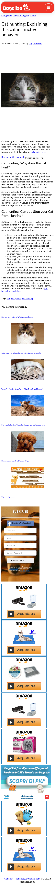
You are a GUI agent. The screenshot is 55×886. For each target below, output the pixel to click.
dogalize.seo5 (35, 43)
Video (33, 16)
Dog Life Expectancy (8, 497)
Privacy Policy (25, 570)
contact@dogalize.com (28, 879)
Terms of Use (13, 569)
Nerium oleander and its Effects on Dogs (15, 461)
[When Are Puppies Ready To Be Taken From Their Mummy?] (27, 379)
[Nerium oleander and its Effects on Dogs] (27, 451)
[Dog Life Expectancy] (27, 487)
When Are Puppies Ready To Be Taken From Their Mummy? (22, 389)
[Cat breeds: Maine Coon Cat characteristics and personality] (27, 343)
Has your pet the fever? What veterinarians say (17, 317)
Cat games (6, 16)
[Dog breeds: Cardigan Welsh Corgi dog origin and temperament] (27, 415)
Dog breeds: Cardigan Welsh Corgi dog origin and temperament (23, 425)
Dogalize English (21, 16)
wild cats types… (39, 152)
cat (8, 299)
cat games (16, 299)
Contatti (8, 879)
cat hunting (27, 299)
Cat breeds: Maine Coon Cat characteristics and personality (21, 353)
